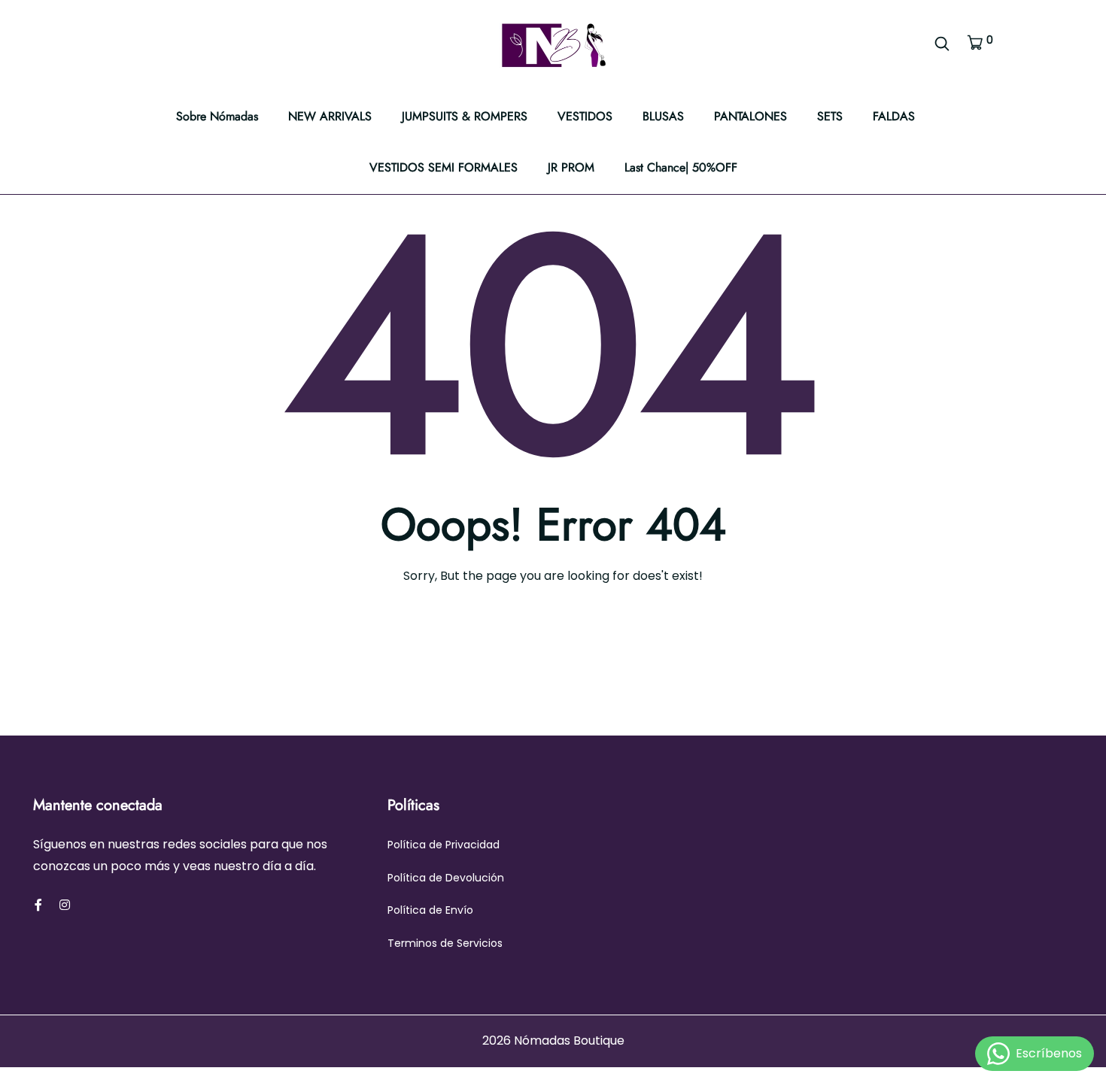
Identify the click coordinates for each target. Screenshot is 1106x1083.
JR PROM (571, 167)
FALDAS (894, 116)
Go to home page (560, 642)
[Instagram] (64, 905)
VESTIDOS (585, 116)
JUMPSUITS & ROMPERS (464, 116)
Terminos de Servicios (445, 943)
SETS (830, 116)
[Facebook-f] (38, 905)
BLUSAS (663, 116)
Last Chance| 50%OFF (680, 167)
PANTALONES (750, 116)
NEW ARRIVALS (330, 116)
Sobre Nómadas (217, 116)
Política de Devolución (445, 877)
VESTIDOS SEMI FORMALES (443, 167)
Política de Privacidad (443, 844)
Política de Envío (430, 910)
